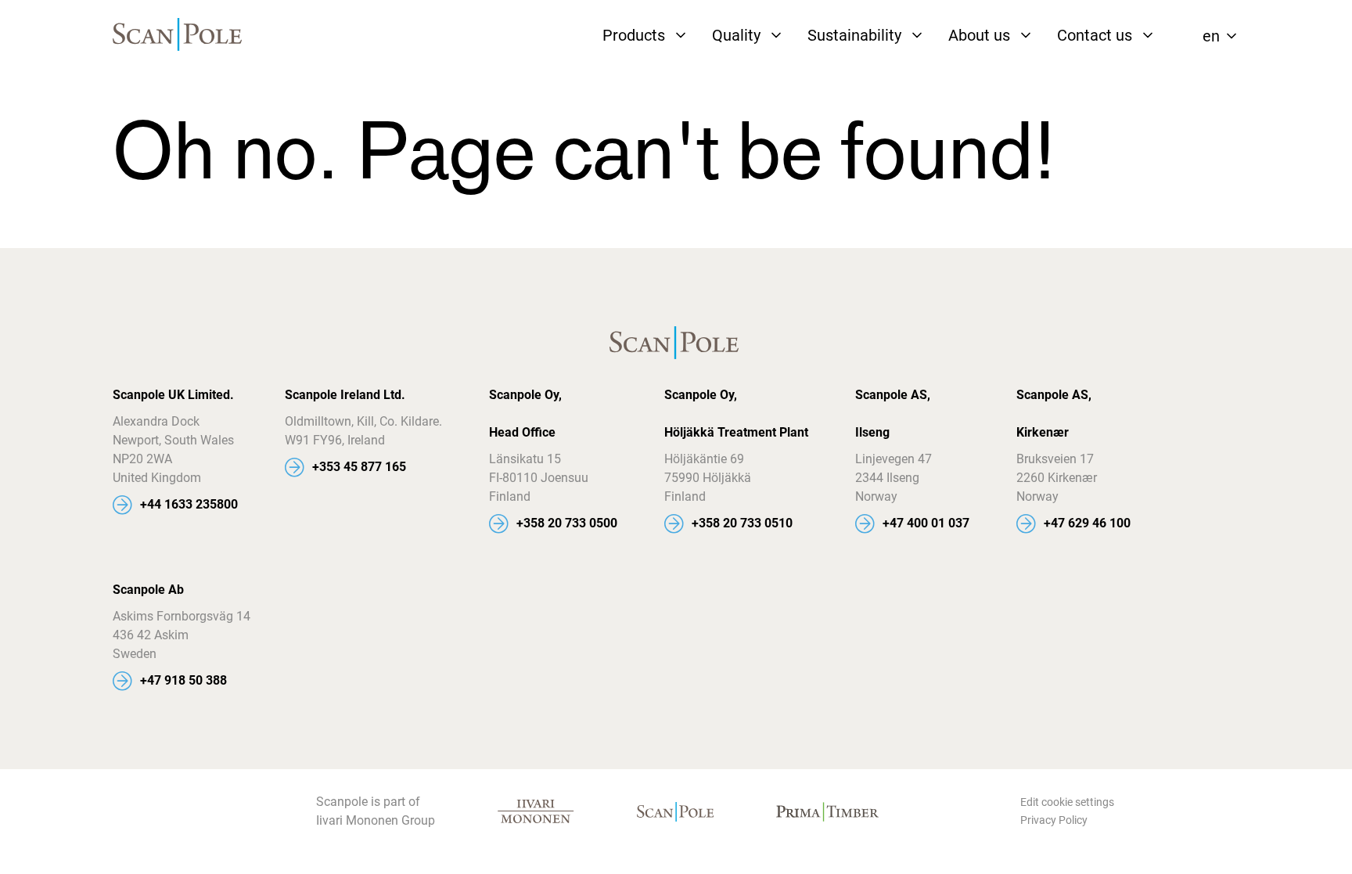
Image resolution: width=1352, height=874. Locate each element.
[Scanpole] (179, 36)
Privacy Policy (1054, 820)
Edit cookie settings (1067, 802)
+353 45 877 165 (359, 466)
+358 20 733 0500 (566, 523)
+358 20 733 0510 (742, 523)
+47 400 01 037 (926, 523)
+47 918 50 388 (183, 680)
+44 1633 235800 (189, 504)
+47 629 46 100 (1087, 523)
